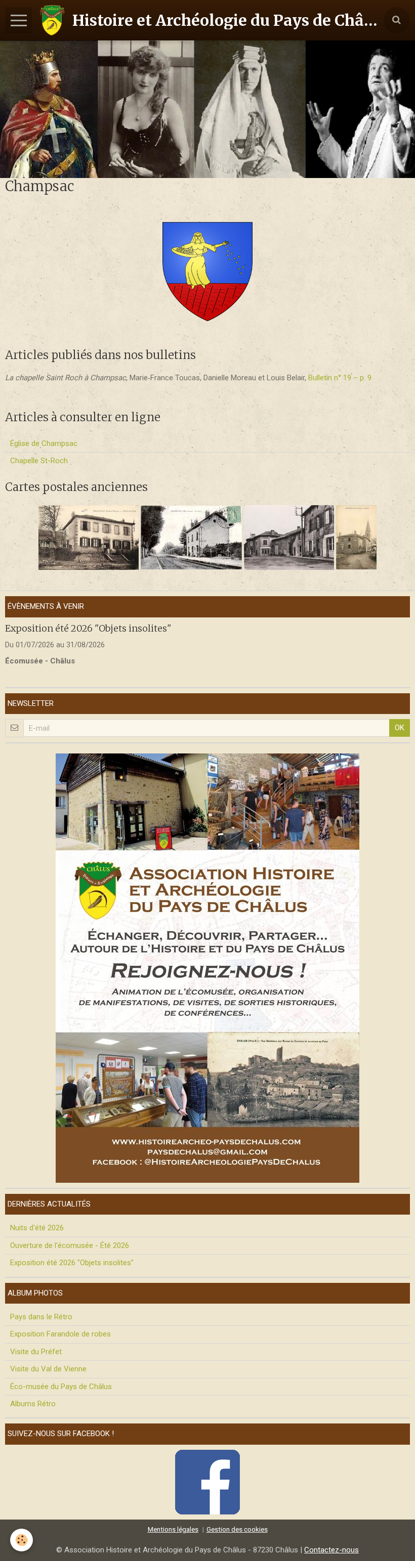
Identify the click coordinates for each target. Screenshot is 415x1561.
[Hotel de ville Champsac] (88, 537)
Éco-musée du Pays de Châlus (61, 1386)
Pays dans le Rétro (41, 1316)
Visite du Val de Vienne (48, 1368)
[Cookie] (21, 1540)
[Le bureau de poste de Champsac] (355, 537)
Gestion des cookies (237, 1529)
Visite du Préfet (36, 1351)
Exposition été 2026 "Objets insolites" (88, 628)
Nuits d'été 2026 (37, 1227)
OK (399, 727)
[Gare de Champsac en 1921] (191, 537)
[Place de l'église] (289, 537)
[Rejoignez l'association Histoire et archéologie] (207, 967)
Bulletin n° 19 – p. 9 (339, 377)
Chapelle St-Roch (39, 460)
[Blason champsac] (207, 271)
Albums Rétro (33, 1403)
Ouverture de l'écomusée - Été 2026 (69, 1245)
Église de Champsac (43, 443)
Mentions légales (173, 1529)
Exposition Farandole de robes (60, 1334)
